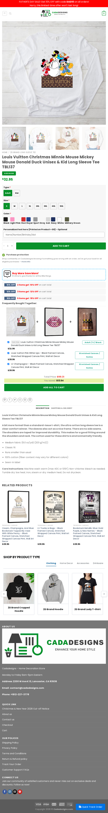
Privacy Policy (9, 748)
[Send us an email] (15, 791)
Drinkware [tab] (98, 563)
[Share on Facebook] (9, 400)
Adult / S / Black (93, 342)
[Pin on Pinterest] (25, 400)
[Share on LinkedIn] (30, 400)
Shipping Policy (10, 742)
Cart (4, 730)
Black (6, 223)
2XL (37, 206)
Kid (16, 193)
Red (23, 223)
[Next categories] (104, 594)
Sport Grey (39, 223)
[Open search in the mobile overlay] (10, 13)
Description (42, 408)
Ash (48, 223)
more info (26, 261)
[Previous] (7, 73)
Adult (8, 193)
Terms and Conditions (14, 753)
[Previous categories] (4, 594)
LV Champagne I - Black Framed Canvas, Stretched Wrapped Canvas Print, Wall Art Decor (42, 366)
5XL (61, 206)
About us (7, 714)
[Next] (100, 73)
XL (30, 206)
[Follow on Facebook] (4, 791)
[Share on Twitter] (15, 400)
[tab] (42, 408)
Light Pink (15, 223)
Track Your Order (11, 764)
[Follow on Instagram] (9, 791)
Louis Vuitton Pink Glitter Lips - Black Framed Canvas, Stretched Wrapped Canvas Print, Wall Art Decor (37, 355)
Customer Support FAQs (15, 769)
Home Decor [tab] (66, 563)
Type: (7, 187)
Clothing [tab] (51, 563)
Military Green (72, 223)
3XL (45, 206)
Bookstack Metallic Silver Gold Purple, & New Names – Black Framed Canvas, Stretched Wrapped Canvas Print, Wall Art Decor (89, 533)
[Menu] (4, 13)
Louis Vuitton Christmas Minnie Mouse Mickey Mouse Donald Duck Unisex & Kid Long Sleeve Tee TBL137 (42, 344)
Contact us (8, 719)
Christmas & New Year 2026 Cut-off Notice (25, 708)
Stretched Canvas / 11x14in (89, 355)
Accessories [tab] (83, 563)
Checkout (7, 725)
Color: (7, 213)
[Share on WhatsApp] (4, 400)
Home (4, 152)
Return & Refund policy (14, 759)
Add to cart (61, 246)
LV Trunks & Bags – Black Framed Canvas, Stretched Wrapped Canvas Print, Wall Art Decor (53, 532)
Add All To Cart (54, 387)
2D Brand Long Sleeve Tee (23, 152)
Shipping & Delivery (61, 408)
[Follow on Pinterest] (20, 791)
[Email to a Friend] (20, 400)
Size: (7, 200)
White (60, 223)
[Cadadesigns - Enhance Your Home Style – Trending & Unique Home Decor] (54, 13)
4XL (53, 206)
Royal (29, 223)
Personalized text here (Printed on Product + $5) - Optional (35, 229)
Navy (54, 223)
